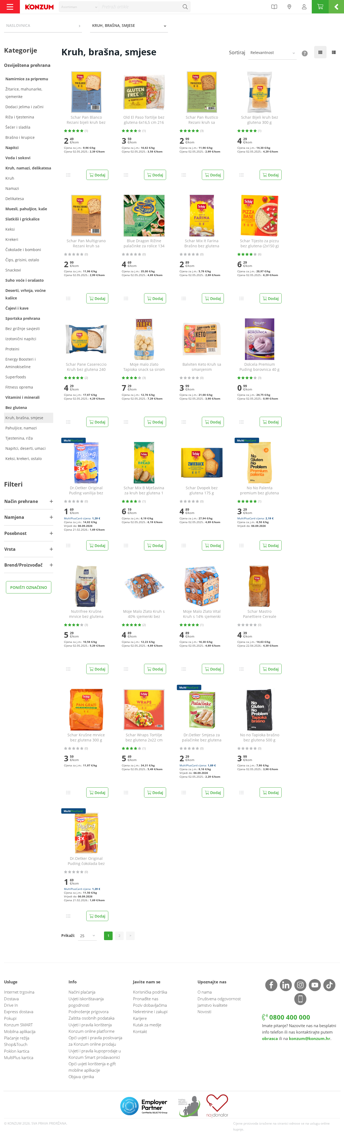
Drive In (11, 1005)
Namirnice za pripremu (26, 78)
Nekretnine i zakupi (150, 1011)
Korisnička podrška (150, 992)
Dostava (11, 998)
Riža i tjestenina (19, 116)
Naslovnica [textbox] (18, 25)
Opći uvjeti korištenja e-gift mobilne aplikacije (92, 1067)
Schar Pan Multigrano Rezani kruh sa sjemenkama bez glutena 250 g (86, 243)
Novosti (204, 1011)
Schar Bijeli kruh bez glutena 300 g (259, 120)
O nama (205, 992)
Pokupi (10, 1018)
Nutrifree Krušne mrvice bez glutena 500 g (86, 614)
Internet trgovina (19, 992)
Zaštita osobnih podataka (91, 1018)
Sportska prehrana (22, 318)
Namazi (12, 188)
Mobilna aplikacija (19, 1031)
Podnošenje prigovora (89, 1011)
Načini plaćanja (82, 992)
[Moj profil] (304, 6)
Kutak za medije (147, 1024)
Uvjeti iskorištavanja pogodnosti (86, 1002)
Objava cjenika (81, 1076)
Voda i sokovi (17, 157)
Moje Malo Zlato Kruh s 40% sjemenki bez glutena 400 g (144, 614)
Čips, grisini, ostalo (22, 259)
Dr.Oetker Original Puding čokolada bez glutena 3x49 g (86, 861)
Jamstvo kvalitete (212, 1005)
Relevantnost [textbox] (262, 52)
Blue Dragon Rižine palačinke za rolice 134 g (144, 243)
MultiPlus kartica (18, 1057)
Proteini (12, 349)
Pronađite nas (145, 998)
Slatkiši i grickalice (22, 219)
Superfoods (15, 376)
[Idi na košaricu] (320, 6)
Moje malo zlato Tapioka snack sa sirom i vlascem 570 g (144, 367)
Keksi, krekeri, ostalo (23, 458)
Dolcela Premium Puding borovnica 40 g (259, 367)
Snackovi (13, 270)
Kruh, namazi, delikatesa (28, 168)
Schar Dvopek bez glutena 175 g (202, 490)
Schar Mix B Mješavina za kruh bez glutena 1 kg (144, 491)
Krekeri (11, 239)
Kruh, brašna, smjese (24, 417)
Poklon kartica (16, 1051)
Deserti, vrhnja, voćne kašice (25, 294)
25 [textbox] (82, 935)
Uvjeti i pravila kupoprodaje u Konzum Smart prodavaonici (95, 1054)
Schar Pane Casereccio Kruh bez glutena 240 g (86, 367)
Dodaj (99, 174)
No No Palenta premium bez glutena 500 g (259, 491)
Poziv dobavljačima (150, 1005)
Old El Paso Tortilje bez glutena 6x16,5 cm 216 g (143, 120)
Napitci (12, 147)
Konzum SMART (18, 1024)
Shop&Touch (15, 1044)
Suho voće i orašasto (24, 280)
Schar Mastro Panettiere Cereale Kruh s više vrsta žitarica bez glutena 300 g (259, 614)
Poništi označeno (28, 587)
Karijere (140, 1018)
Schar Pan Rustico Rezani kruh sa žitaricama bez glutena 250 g (201, 120)
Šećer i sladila (17, 127)
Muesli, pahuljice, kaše (26, 208)
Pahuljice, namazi (21, 427)
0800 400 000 (289, 1017)
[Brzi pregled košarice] (336, 6)
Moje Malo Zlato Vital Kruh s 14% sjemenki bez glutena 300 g (202, 614)
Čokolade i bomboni (23, 249)
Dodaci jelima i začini (24, 106)
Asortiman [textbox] (69, 7)
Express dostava (18, 1011)
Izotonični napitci (20, 338)
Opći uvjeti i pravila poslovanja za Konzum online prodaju (95, 1041)
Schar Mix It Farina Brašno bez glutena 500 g (201, 243)
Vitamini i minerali (22, 397)
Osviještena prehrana (27, 65)
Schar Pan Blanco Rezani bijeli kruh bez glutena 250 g (86, 120)
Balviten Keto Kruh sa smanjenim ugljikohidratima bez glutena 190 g (201, 367)
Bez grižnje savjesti (22, 328)
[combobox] (79, 6)
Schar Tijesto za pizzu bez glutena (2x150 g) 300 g (259, 243)
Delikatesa (14, 198)
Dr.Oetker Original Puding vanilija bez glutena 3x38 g (86, 491)
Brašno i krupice (20, 137)
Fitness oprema (19, 387)
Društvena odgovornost (219, 998)
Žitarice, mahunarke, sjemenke (23, 92)
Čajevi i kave (16, 308)
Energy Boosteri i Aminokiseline (20, 363)
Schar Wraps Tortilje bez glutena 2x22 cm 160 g (144, 738)
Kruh (9, 178)
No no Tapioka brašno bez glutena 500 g (259, 737)
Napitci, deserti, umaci (25, 448)
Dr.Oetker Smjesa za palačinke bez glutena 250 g (201, 738)
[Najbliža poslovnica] (289, 6)
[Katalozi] (274, 6)
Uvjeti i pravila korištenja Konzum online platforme (91, 1028)
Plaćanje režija (16, 1038)
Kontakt (140, 1031)
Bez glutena (16, 407)
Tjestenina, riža (19, 438)
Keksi (10, 229)
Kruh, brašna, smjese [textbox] (113, 25)
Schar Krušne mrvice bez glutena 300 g (86, 737)
